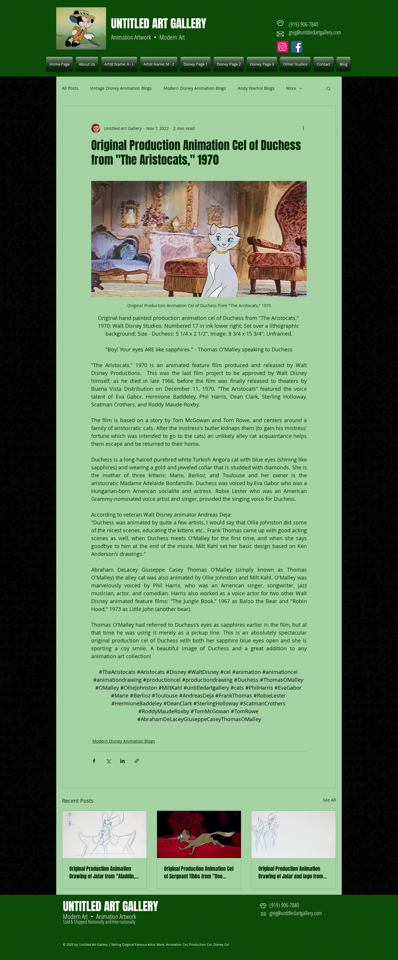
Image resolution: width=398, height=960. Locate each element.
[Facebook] (296, 46)
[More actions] (303, 128)
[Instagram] (282, 46)
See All (329, 800)
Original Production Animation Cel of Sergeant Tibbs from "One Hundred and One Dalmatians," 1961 (198, 872)
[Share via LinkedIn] (122, 761)
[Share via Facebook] (94, 761)
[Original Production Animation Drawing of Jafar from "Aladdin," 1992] (104, 834)
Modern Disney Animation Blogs (194, 88)
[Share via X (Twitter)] (108, 761)
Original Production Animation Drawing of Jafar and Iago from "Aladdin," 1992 (290, 872)
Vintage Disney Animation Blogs (121, 88)
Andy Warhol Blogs (256, 88)
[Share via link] (137, 761)
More (291, 88)
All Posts (70, 88)
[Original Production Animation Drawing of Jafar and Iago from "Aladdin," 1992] (293, 834)
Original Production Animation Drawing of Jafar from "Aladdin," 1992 (103, 872)
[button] (119, 64)
